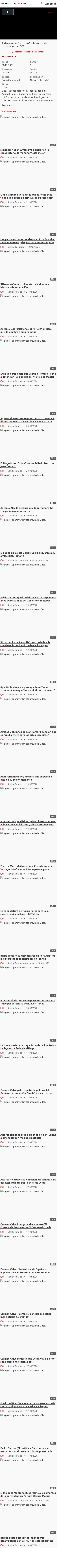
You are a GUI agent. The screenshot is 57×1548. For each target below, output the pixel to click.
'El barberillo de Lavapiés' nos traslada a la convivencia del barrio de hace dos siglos (25, 644)
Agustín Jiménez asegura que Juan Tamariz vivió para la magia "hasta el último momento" (27, 689)
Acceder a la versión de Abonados (29, 51)
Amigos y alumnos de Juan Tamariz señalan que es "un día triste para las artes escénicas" (28, 733)
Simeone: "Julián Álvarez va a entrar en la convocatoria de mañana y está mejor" (24, 151)
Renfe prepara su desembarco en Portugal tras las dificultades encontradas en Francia (27, 957)
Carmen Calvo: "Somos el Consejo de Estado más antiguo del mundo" (25, 1315)
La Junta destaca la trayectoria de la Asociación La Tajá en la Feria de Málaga (28, 1047)
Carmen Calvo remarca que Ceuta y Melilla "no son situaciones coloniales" (27, 1360)
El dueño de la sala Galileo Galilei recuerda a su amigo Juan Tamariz (27, 554)
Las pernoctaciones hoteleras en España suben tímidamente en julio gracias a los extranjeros (27, 241)
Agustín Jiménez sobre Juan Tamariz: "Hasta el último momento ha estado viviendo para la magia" (27, 420)
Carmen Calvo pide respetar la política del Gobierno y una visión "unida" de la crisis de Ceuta (26, 1092)
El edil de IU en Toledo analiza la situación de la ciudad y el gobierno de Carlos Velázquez (27, 1405)
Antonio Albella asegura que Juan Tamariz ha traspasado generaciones (26, 509)
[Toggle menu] (2, 3)
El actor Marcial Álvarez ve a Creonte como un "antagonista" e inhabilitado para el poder (27, 868)
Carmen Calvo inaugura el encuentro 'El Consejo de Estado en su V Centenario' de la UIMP (25, 1226)
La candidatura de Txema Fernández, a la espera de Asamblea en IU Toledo (24, 912)
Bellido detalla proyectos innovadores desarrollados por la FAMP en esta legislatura (27, 1539)
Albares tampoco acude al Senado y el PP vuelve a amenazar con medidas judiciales (28, 1136)
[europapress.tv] (15, 3)
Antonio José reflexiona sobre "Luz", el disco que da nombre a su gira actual (26, 330)
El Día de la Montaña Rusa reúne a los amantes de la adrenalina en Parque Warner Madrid (28, 1494)
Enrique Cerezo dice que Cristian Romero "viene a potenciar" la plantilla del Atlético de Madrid (28, 375)
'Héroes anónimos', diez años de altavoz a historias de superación (24, 286)
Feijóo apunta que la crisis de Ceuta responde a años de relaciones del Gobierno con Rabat (28, 599)
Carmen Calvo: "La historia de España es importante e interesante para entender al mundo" (25, 1271)
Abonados (50, 3)
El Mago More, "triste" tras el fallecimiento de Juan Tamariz (27, 465)
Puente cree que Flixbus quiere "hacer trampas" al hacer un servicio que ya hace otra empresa (28, 823)
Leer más (7, 105)
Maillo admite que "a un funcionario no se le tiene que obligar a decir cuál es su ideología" (26, 196)
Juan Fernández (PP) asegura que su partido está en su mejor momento (26, 778)
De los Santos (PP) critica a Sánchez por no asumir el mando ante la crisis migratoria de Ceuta (26, 1450)
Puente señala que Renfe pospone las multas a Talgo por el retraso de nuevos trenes (27, 1002)
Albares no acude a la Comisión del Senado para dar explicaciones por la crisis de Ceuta (28, 1181)
